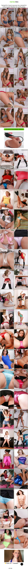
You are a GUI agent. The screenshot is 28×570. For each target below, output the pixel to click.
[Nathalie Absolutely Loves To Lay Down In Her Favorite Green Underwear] (7, 539)
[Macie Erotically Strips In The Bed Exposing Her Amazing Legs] (7, 379)
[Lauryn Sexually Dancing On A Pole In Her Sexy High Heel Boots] (21, 399)
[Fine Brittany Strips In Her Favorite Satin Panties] (21, 519)
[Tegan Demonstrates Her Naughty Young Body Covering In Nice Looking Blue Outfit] (7, 359)
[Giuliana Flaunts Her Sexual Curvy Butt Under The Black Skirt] (7, 299)
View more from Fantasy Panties (14, 129)
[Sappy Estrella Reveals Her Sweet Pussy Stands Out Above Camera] (7, 279)
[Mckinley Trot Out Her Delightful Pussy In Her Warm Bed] (7, 259)
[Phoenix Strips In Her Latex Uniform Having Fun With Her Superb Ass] (21, 159)
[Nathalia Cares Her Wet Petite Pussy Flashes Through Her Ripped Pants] (7, 459)
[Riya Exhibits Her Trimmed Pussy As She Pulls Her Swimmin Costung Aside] (21, 259)
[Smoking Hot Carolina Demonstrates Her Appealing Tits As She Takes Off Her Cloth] (21, 459)
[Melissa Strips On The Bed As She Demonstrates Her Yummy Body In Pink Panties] (21, 299)
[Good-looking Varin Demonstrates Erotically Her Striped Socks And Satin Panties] (21, 499)
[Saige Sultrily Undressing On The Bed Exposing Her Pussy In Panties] (7, 219)
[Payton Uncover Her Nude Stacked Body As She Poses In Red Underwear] (7, 319)
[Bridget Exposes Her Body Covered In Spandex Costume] (21, 479)
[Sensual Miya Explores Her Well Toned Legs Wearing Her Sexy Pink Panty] (21, 239)
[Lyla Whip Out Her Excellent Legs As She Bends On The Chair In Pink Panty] (7, 519)
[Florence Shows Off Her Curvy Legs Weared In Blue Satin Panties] (7, 199)
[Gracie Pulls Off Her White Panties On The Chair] (7, 239)
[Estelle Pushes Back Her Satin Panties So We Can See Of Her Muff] (21, 199)
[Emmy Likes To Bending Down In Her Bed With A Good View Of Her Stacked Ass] (7, 159)
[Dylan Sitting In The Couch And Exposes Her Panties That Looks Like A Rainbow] (7, 439)
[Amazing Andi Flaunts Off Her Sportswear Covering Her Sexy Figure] (7, 479)
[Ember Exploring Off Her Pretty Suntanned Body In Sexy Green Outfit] (21, 319)
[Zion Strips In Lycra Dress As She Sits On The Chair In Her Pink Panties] (21, 339)
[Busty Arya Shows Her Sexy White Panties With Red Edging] (7, 399)
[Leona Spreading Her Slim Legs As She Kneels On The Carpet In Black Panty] (21, 179)
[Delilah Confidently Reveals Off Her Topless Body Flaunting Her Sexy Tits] (21, 539)
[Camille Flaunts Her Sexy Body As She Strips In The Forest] (21, 219)
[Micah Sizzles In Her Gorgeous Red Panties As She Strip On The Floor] (7, 339)
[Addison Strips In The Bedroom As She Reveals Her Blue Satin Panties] (7, 179)
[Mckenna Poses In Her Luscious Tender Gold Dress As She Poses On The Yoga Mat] (21, 439)
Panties (14, 2)
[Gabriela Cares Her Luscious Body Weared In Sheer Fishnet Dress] (21, 379)
